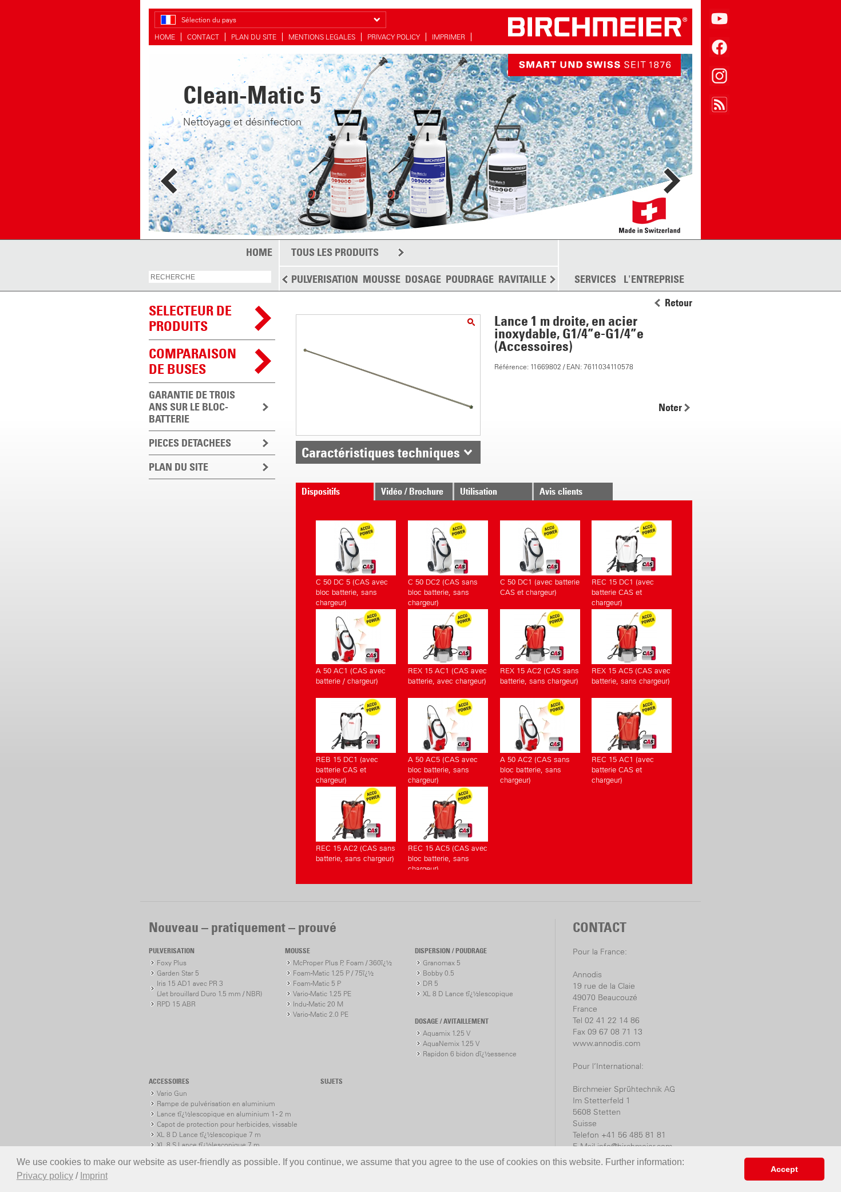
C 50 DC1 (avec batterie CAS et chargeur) (540, 587)
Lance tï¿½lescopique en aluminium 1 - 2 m (224, 1114)
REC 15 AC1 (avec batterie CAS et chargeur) (623, 768)
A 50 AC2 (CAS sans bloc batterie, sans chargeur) (535, 768)
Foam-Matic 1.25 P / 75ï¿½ (333, 973)
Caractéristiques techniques (381, 452)
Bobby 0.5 (438, 973)
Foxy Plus (172, 962)
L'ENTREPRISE (654, 279)
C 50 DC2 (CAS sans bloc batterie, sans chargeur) (443, 590)
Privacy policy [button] (45, 1176)
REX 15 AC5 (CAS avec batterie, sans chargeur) (631, 675)
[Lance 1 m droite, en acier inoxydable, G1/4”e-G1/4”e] (471, 322)
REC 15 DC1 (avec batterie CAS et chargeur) (623, 590)
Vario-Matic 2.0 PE (320, 1014)
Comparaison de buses (192, 361)
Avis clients (560, 491)
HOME (164, 37)
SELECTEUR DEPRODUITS (190, 318)
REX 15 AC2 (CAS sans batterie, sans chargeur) (539, 675)
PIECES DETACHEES (190, 443)
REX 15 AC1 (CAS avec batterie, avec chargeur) (447, 675)
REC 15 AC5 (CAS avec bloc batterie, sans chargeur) (447, 857)
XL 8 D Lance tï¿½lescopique (468, 993)
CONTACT (203, 37)
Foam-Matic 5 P (317, 983)
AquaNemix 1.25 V (451, 1043)
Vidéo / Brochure (412, 491)
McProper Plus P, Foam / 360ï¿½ (342, 962)
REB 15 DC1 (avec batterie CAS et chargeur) (347, 768)
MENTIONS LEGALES (321, 37)
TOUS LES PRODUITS (335, 252)
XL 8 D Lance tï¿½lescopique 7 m (209, 1134)
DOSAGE (423, 279)
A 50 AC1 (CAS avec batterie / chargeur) (351, 675)
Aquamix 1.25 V (446, 1033)
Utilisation (478, 491)
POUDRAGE (470, 279)
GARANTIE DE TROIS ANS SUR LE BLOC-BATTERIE (192, 407)
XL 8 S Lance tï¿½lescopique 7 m (208, 1144)
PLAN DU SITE (253, 37)
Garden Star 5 (178, 973)
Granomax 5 (442, 962)
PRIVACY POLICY (393, 37)
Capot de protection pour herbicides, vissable (227, 1124)
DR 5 (430, 983)
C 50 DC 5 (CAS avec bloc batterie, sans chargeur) (352, 590)
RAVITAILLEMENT (535, 279)
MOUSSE (381, 279)
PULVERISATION (324, 279)
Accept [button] (784, 1169)
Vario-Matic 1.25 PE (322, 993)
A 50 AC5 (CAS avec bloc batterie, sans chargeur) (443, 768)
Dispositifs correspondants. (331, 493)
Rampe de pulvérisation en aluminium (216, 1103)
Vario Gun (172, 1093)
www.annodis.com (606, 1043)
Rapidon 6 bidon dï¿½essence (470, 1053)
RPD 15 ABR (176, 1004)
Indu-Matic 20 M (318, 1004)
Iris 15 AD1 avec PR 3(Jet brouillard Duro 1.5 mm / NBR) (209, 988)
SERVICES (595, 279)
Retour (678, 303)
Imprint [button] (94, 1176)
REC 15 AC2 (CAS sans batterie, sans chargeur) (355, 853)
